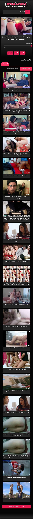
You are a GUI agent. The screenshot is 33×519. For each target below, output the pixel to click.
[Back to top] (28, 514)
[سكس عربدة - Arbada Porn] (16, 5)
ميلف (15, 53)
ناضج (9, 53)
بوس (22, 53)
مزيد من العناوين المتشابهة (16, 506)
